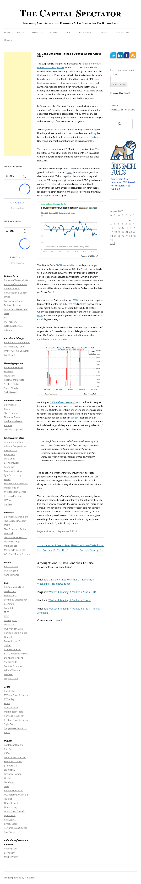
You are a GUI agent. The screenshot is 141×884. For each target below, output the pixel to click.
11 (115, 227)
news (40, 315)
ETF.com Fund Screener (16, 695)
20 (123, 231)
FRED (6, 612)
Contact (103, 32)
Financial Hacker (13, 773)
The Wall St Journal (14, 429)
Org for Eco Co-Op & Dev (16, 350)
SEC (6, 317)
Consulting (84, 32)
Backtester (9, 690)
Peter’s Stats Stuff (13, 790)
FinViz (7, 703)
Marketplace (10, 545)
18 (115, 231)
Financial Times (12, 417)
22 (130, 231)
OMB (6, 313)
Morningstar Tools (13, 711)
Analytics (37, 32)
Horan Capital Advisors (16, 483)
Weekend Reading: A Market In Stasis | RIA (72, 592)
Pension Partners (13, 495)
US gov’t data (11, 678)
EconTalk (8, 533)
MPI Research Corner (15, 491)
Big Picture (9, 454)
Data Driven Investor (15, 757)
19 (119, 231)
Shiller (7, 645)
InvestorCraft (11, 707)
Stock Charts (10, 661)
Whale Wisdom (12, 670)
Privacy (8, 40)
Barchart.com (11, 566)
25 (115, 236)
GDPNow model (64, 265)
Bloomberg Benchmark (16, 516)
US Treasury (10, 321)
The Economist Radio (15, 529)
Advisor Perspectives (15, 446)
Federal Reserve (12, 305)
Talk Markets (11, 392)
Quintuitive (9, 815)
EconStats (9, 603)
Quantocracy (11, 807)
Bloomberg (9, 404)
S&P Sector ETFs (12, 649)
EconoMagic (10, 595)
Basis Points (10, 450)
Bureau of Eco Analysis (16, 280)
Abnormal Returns (13, 367)
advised (96, 137)
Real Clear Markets (14, 379)
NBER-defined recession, (63, 402)
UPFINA (8, 500)
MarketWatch (11, 856)
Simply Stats (10, 823)
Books (53, 32)
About (20, 32)
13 (123, 227)
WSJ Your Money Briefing (17, 554)
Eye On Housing (12, 475)
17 (111, 231)
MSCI (6, 616)
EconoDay (9, 852)
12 (119, 227)
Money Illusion (11, 487)
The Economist (11, 413)
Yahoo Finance (11, 574)
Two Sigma (9, 832)
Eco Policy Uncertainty (15, 599)
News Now (9, 375)
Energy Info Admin (13, 301)
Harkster (8, 371)
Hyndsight (9, 782)
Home (7, 32)
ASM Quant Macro (13, 744)
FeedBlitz (128, 93)
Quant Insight (11, 802)
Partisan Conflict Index (16, 632)
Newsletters (122, 32)
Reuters (8, 425)
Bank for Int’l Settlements (17, 342)
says (69, 172)
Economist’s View (13, 471)
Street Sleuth (11, 388)
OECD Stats (10, 624)
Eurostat (8, 608)
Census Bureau (12, 288)
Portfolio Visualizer (14, 715)
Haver (7, 479)
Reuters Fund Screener (16, 720)
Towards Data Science (15, 827)
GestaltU (8, 778)
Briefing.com (10, 848)
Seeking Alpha (11, 383)
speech (74, 417)
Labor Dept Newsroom (16, 309)
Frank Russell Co (12, 641)
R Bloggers (10, 819)
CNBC (7, 408)
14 (127, 227)
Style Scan (9, 724)
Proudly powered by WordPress (19, 877)
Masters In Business (14, 549)
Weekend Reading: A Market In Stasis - (69, 600)
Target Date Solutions (15, 728)
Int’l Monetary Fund (14, 346)
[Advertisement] (17, 104)
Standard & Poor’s (13, 657)
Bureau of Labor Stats (15, 284)
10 (111, 227)
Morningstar (10, 620)
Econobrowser (11, 462)
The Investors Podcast (15, 537)
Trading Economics (14, 666)
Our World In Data (13, 628)
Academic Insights (13, 442)
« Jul (112, 243)
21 (127, 231)
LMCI (74, 300)
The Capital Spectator (70, 13)
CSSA (7, 753)
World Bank (10, 354)
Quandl (8, 637)
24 (111, 236)
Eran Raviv (10, 769)
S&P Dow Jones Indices (16, 653)
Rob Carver (10, 749)
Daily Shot (9, 458)
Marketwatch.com (13, 421)
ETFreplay (9, 699)
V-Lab (7, 732)
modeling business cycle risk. (52, 339)
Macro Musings (12, 541)
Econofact (9, 466)
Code (67, 32)
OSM (6, 786)
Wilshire (8, 674)
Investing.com (11, 570)
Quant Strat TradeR (14, 811)
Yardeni (8, 504)
